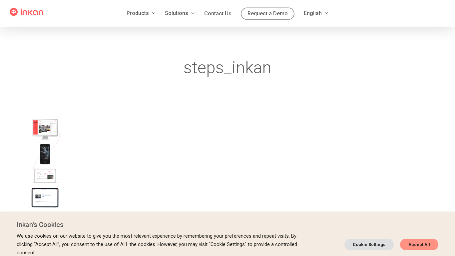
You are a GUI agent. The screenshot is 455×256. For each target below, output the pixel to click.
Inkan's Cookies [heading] (40, 225)
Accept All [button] (419, 244)
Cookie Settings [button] (369, 244)
